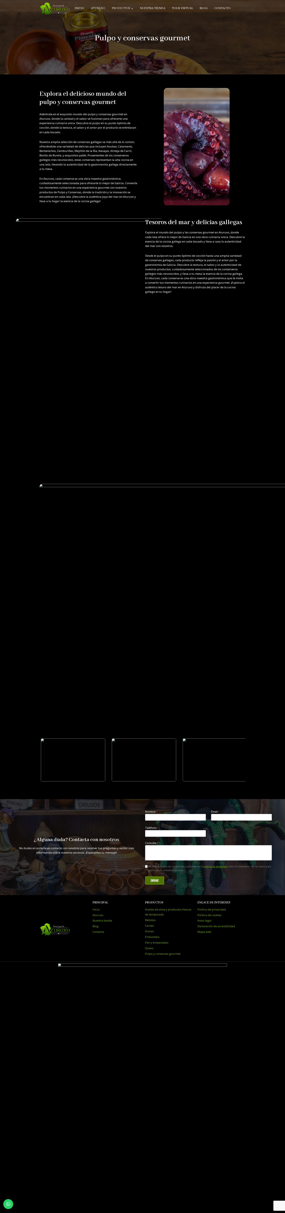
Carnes (149, 926)
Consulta (151, 843)
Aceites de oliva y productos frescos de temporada (168, 912)
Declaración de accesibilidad (216, 926)
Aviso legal (204, 920)
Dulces (149, 931)
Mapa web (204, 932)
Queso (149, 948)
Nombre (151, 811)
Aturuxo (98, 8)
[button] (8, 1204)
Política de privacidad (211, 909)
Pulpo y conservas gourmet (162, 954)
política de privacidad (215, 866)
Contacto (222, 8)
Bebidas (150, 920)
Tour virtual (182, 8)
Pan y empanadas (156, 942)
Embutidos (152, 937)
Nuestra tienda (152, 8)
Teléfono (151, 828)
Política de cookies (209, 915)
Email (215, 811)
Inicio (79, 8)
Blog (204, 8)
